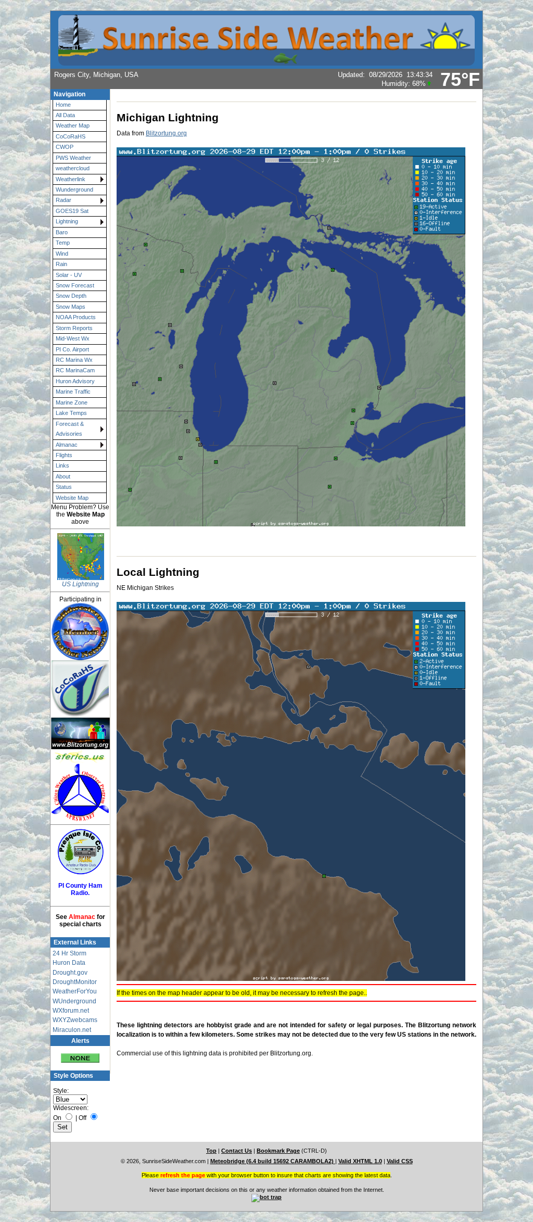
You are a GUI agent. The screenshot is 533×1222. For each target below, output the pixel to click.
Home (63, 105)
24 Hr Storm (69, 953)
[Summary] (80, 1054)
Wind (62, 253)
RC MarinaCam (75, 370)
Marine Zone (71, 402)
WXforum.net (71, 1010)
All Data (65, 115)
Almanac (67, 445)
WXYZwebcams (75, 1020)
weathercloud (73, 168)
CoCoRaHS (70, 136)
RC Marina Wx (74, 360)
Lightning (67, 221)
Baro (62, 232)
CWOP (64, 147)
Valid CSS (400, 1161)
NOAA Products (76, 317)
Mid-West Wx (73, 338)
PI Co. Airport (72, 349)
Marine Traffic (73, 391)
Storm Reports (74, 328)
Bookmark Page (278, 1151)
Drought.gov (70, 972)
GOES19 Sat (72, 211)
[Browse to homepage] (266, 61)
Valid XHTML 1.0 (360, 1161)
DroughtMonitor (75, 982)
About (63, 476)
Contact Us (236, 1151)
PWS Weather (73, 158)
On (57, 1118)
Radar (63, 200)
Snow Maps (70, 307)
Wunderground (74, 189)
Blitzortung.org (166, 133)
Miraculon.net (72, 1030)
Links (62, 465)
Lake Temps (71, 413)
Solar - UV (69, 275)
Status (64, 487)
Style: (61, 1090)
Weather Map (73, 125)
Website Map (72, 498)
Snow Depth (71, 296)
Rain (61, 264)
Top (211, 1151)
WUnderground (74, 1001)
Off (82, 1118)
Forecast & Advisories (70, 429)
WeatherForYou (75, 991)
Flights (64, 455)
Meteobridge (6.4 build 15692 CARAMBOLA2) (272, 1161)
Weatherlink (70, 179)
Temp (63, 243)
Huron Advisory (75, 381)
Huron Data (69, 962)
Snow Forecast (75, 285)
